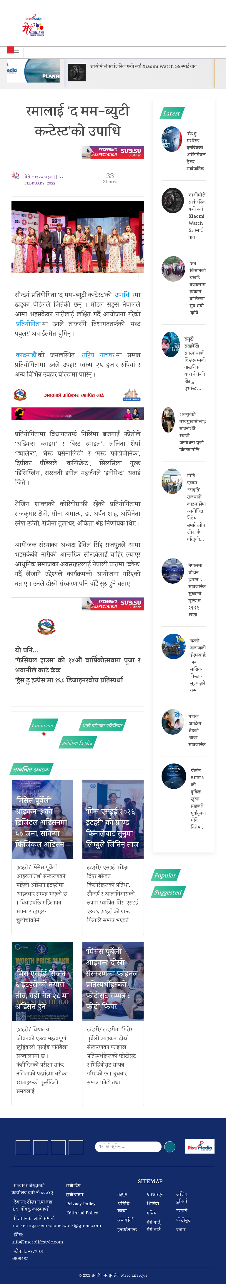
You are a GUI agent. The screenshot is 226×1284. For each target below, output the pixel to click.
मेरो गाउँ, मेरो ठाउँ (154, 1226)
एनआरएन (155, 1194)
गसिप (152, 1213)
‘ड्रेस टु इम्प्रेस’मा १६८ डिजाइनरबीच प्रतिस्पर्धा (69, 681)
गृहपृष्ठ (122, 1194)
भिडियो (153, 1204)
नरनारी (181, 1211)
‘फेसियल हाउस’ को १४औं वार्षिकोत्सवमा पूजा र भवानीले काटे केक (77, 666)
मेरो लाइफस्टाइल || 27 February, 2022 (44, 180)
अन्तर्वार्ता (125, 1220)
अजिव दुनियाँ (181, 1198)
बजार (180, 1230)
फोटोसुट (183, 1220)
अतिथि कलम (123, 1208)
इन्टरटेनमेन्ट (127, 1230)
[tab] (43, 724)
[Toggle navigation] (15, 52)
